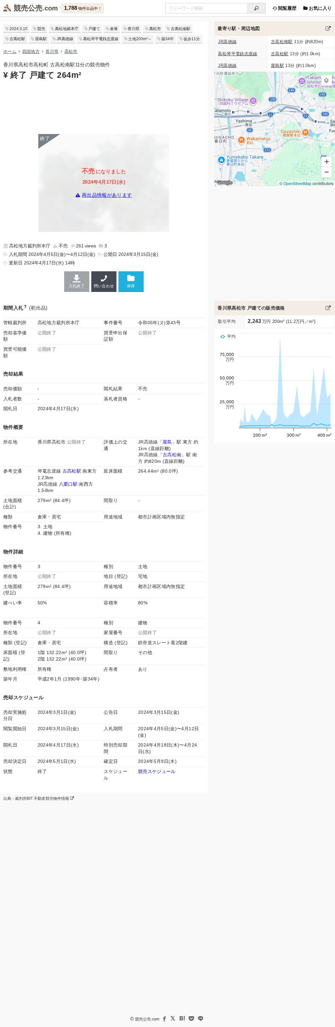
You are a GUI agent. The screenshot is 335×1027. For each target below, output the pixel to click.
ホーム (9, 51)
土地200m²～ (139, 39)
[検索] (256, 8)
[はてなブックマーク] (182, 1018)
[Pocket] (191, 1018)
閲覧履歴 (286, 8)
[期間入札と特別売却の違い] (25, 308)
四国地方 (31, 51)
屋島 (167, 442)
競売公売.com (147, 1019)
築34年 (167, 39)
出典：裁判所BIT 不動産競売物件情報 (36, 798)
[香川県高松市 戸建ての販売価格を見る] (328, 308)
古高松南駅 (180, 28)
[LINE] (200, 1018)
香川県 (133, 28)
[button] (326, 80)
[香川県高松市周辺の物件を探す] (328, 28)
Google (224, 182)
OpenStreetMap (297, 183)
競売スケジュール (157, 771)
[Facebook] (164, 1018)
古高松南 (172, 454)
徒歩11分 (192, 39)
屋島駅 (41, 39)
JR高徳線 (65, 39)
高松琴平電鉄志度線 (100, 39)
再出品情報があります (107, 195)
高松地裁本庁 (67, 28)
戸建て (94, 28)
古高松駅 (17, 39)
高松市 (155, 28)
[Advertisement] (104, 106)
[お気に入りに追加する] (131, 281)
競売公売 (28, 8)
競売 (41, 28)
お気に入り (320, 8)
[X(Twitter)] (173, 1018)
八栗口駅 (68, 484)
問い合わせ (104, 286)
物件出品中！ (83, 8)
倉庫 (114, 28)
